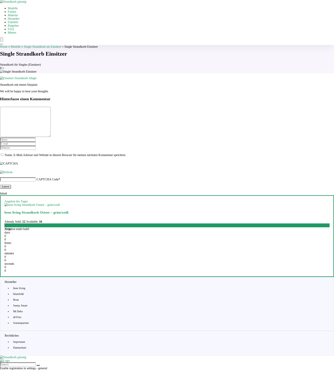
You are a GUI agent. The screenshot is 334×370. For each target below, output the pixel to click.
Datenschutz (19, 347)
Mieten (12, 32)
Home (4, 46)
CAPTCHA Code (48, 179)
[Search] (1, 44)
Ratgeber (13, 25)
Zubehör (13, 22)
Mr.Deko (18, 311)
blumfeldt (18, 294)
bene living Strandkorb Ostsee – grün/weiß (36, 212)
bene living (19, 288)
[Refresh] (6, 172)
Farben (12, 11)
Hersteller (14, 18)
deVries (17, 317)
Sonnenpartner (21, 323)
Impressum (19, 341)
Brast (16, 299)
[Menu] (1, 39)
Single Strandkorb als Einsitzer (42, 46)
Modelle (13, 8)
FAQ (11, 29)
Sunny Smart (20, 305)
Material (13, 15)
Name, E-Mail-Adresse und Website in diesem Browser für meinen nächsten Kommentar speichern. (65, 155)
